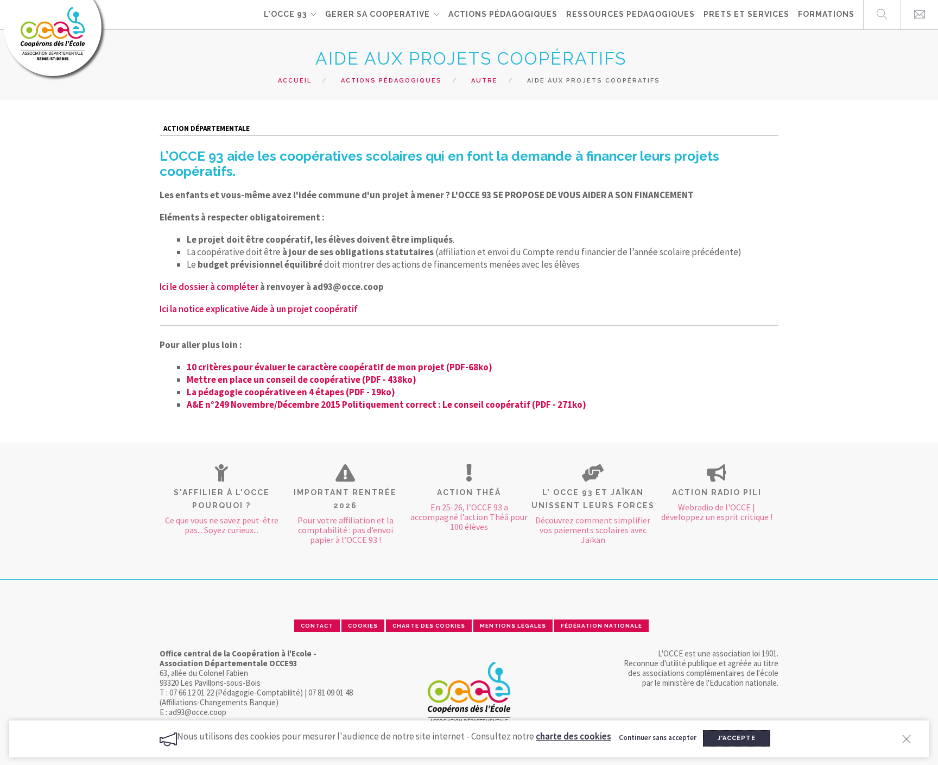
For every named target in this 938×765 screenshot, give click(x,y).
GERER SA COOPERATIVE (377, 14)
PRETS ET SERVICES (746, 14)
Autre (484, 80)
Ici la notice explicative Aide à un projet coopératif (259, 309)
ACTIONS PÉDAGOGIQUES (502, 14)
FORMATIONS (826, 14)
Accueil (295, 80)
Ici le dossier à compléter (209, 287)
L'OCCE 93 (285, 14)
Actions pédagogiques (391, 80)
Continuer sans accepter (657, 737)
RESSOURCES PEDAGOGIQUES (630, 14)
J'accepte (737, 738)
